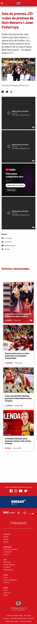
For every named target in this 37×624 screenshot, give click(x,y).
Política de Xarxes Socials (15, 615)
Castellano (7, 593)
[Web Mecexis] (18, 523)
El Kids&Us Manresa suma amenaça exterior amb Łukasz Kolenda (18, 441)
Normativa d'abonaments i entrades (22, 618)
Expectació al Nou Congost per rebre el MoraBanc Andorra (18, 315)
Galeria (5, 539)
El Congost (6, 567)
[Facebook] (3, 91)
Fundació (6, 582)
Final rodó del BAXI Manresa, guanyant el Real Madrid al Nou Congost (18, 398)
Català (5, 590)
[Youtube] (20, 490)
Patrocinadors (8, 570)
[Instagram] (15, 490)
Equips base (7, 562)
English (5, 595)
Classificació (7, 552)
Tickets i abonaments (10, 580)
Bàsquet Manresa (9, 565)
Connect (6, 542)
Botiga (5, 577)
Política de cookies (26, 621)
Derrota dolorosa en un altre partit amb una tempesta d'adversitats (17, 355)
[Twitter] (7, 91)
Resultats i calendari (10, 549)
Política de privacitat (11, 621)
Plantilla (6, 554)
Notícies (5, 537)
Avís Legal (27, 615)
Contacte (6, 618)
